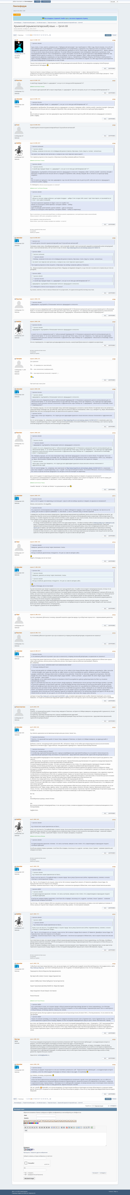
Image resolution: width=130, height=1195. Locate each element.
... (48, 35)
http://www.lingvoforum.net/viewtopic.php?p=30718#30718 (83, 248)
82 (50, 35)
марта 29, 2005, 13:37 (35, 80)
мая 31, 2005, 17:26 (34, 963)
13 (43, 35)
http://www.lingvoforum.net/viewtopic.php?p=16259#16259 (80, 420)
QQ (105, 68)
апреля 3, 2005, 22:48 (35, 389)
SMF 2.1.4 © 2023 (16, 1191)
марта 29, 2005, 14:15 (35, 99)
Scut (17, 125)
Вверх (15, 1099)
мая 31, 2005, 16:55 (34, 819)
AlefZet (18, 143)
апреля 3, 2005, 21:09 (35, 321)
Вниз (15, 35)
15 (47, 35)
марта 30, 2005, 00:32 (35, 124)
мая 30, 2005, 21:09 (34, 706)
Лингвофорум (19, 6)
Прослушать (27, 1152)
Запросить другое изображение (39, 1152)
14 (45, 35)
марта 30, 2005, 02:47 (35, 143)
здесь (67, 18)
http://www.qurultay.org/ (37, 968)
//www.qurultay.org (98, 523)
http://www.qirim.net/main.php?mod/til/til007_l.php (54, 696)
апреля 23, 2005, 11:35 (35, 632)
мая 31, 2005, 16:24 (34, 727)
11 (39, 35)
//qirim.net (36, 527)
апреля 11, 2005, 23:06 (35, 567)
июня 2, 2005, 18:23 (34, 1039)
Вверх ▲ (116, 1191)
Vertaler (19, 359)
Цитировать (111, 68)
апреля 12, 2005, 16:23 (35, 614)
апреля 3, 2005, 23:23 (35, 432)
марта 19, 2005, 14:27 (35, 40)
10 (37, 35)
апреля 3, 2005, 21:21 (35, 358)
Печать (114, 35)
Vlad (17, 542)
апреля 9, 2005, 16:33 (35, 541)
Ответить (108, 35)
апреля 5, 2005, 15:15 (35, 495)
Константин (20, 707)
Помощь (111, 1191)
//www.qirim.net (109, 523)
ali (17, 40)
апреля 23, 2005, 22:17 (35, 651)
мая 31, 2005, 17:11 (34, 914)
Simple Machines (24, 1191)
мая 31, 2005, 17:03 (34, 866)
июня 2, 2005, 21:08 (34, 1064)
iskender (19, 99)
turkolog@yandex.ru (43, 1055)
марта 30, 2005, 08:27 (35, 237)
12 (41, 35)
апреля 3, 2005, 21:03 (35, 299)
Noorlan (19, 80)
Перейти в (88, 1106)
